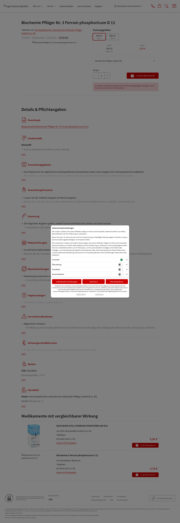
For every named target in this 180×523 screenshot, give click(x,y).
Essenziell (55, 260)
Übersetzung (56, 264)
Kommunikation (58, 274)
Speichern (93, 281)
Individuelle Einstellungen (66, 281)
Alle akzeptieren (116, 281)
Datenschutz (81, 294)
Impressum (99, 294)
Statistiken (56, 269)
